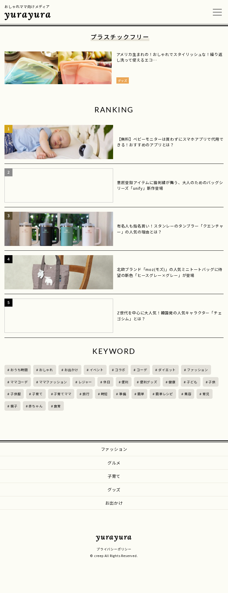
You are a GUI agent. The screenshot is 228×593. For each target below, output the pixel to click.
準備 (122, 393)
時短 (104, 393)
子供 (212, 381)
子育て (37, 393)
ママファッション (53, 381)
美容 (187, 393)
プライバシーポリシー (114, 549)
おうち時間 (19, 369)
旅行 (86, 393)
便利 (125, 381)
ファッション (197, 369)
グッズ (114, 489)
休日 (106, 381)
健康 (172, 381)
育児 (206, 393)
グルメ (114, 463)
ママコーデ (19, 381)
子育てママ (62, 393)
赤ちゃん (35, 406)
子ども (192, 381)
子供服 (15, 393)
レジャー (85, 381)
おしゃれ (46, 369)
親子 (14, 406)
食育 (57, 406)
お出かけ (71, 369)
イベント (97, 369)
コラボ (120, 369)
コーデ (142, 369)
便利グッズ (148, 381)
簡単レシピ (164, 393)
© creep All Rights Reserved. (114, 555)
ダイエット (167, 369)
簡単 (141, 393)
